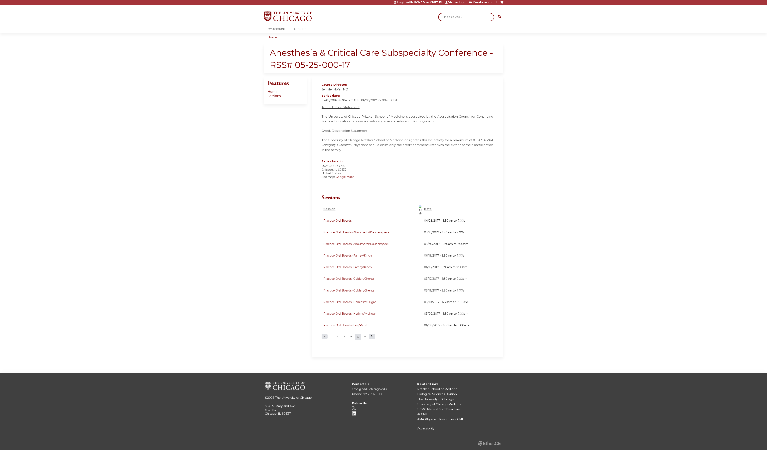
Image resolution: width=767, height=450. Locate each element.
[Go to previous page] (325, 336)
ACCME (422, 414)
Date (428, 209)
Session (329, 209)
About (298, 29)
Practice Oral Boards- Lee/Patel (345, 325)
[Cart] (501, 4)
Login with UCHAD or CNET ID (419, 2)
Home (272, 37)
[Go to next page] (372, 336)
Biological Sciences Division (437, 394)
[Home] (288, 16)
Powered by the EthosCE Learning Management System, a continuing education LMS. (489, 443)
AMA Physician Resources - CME (440, 419)
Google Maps (345, 177)
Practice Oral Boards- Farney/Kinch (347, 255)
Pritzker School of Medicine (437, 389)
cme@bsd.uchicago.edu (369, 389)
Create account (485, 2)
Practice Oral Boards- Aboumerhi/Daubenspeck (356, 232)
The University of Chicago (293, 397)
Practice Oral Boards (337, 220)
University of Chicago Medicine (439, 404)
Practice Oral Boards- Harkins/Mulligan (350, 302)
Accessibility (425, 428)
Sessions (274, 96)
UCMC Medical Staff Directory (438, 409)
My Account (277, 29)
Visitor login (457, 2)
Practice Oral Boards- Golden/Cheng (348, 279)
